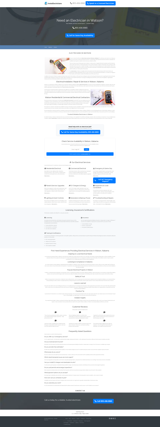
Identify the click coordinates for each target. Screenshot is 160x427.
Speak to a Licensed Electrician (101, 3)
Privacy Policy (88, 418)
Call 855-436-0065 (84, 154)
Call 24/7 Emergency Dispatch (105, 180)
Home (66, 418)
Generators (82, 422)
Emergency (81, 420)
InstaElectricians (50, 418)
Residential (70, 420)
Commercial (75, 420)
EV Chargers (66, 422)
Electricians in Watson (80, 53)
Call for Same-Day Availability (81, 35)
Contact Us (83, 418)
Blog (70, 418)
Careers (78, 418)
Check (86, 149)
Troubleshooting (67, 424)
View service (47, 175)
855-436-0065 (79, 3)
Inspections (72, 422)
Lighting (76, 422)
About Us (73, 418)
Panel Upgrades (87, 420)
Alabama (97, 58)
